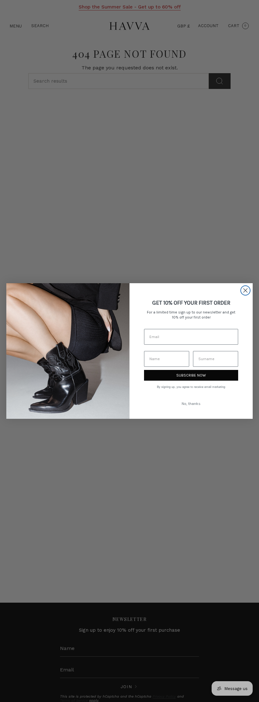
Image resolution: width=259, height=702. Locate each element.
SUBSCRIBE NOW (191, 375)
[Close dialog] (245, 290)
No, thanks (191, 403)
